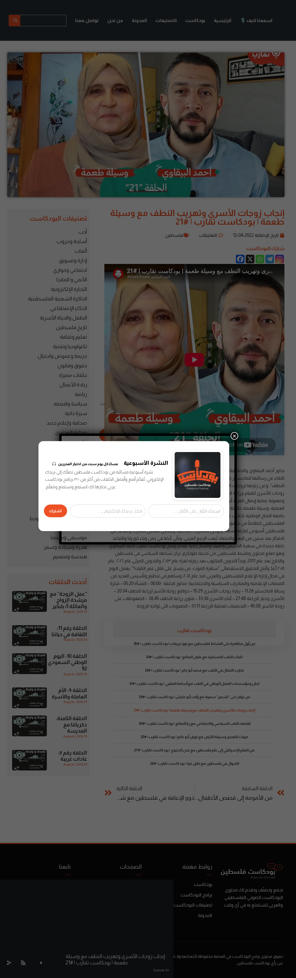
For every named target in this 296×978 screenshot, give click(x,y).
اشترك (55, 511)
